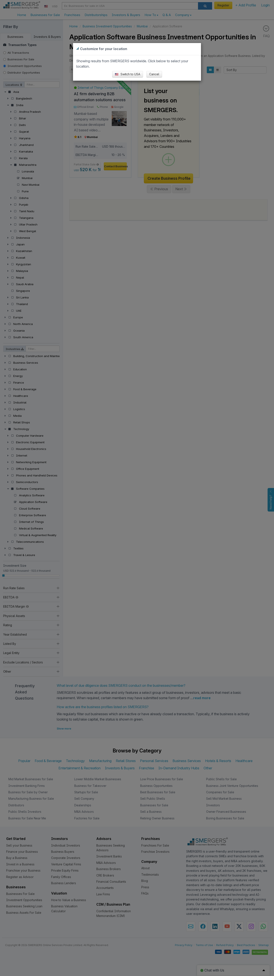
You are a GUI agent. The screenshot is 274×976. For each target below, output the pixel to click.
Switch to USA (130, 74)
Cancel (154, 74)
